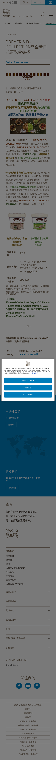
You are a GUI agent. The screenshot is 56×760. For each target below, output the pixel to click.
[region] (28, 380)
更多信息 (35, 373)
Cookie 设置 (27, 395)
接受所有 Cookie (28, 380)
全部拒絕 (28, 388)
